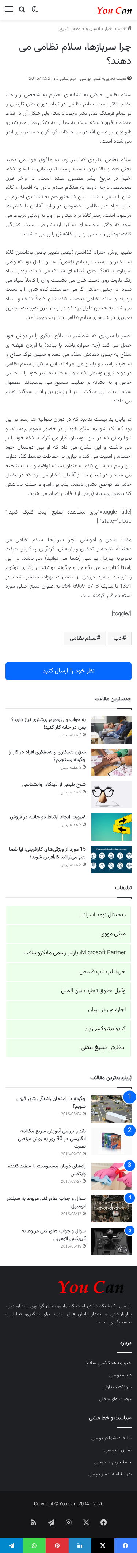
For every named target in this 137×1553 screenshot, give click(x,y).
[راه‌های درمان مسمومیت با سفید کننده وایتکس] (111, 1176)
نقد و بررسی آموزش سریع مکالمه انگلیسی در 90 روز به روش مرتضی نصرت (52, 1139)
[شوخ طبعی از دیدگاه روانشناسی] (111, 794)
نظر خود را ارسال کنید (69, 671)
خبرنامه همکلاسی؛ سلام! (108, 1363)
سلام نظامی (83, 638)
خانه (122, 28)
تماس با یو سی (118, 1450)
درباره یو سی (120, 1375)
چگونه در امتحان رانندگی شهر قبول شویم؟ (51, 1103)
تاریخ (63, 28)
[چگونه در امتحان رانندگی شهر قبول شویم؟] (111, 1109)
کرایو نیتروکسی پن (105, 1029)
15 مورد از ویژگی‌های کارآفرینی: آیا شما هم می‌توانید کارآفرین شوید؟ (47, 853)
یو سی (125, 1306)
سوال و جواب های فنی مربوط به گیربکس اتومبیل (54, 1235)
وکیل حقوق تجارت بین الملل (93, 991)
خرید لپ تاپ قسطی (102, 972)
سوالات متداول (118, 1387)
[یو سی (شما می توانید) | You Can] (68, 1286)
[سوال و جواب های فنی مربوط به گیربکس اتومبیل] (111, 1241)
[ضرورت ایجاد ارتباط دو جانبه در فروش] (111, 827)
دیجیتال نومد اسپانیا (103, 915)
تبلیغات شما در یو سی (111, 1438)
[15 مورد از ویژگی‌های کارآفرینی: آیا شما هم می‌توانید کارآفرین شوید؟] (111, 859)
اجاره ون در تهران (107, 1010)
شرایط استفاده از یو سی (110, 1474)
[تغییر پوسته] (34, 12)
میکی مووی (113, 934)
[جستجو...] (22, 12)
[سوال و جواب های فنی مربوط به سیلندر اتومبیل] (111, 1208)
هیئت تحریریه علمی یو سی (103, 78)
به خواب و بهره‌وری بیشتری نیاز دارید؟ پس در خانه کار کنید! (48, 723)
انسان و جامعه (86, 28)
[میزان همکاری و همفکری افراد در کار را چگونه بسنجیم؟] (111, 762)
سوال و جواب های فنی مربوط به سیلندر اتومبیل (46, 1202)
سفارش (103, 1047)
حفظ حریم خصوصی (113, 1462)
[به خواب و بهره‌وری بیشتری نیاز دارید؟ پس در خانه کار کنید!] (111, 730)
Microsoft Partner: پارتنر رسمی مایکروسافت (74, 953)
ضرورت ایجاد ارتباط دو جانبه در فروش (48, 817)
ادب (118, 638)
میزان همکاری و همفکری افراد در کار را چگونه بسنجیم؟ (47, 756)
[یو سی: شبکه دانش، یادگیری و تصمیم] (102, 10)
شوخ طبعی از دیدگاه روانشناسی (54, 785)
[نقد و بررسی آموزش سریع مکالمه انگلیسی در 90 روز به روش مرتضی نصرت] (111, 1141)
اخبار (108, 28)
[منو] (9, 12)
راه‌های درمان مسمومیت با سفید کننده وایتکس (47, 1170)
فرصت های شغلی (115, 1399)
